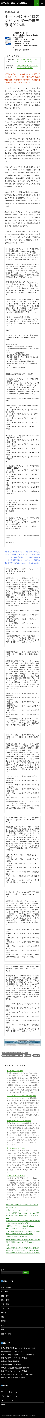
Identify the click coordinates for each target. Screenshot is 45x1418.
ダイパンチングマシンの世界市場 (16, 1237)
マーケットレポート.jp (9, 1392)
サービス (4, 1313)
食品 (2, 1325)
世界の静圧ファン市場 (15, 1071)
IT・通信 (4, 1292)
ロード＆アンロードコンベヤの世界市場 (21, 1096)
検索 (2, 1270)
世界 (5, 12)
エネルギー (5, 1308)
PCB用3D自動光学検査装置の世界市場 (15, 1368)
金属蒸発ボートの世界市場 (11, 1364)
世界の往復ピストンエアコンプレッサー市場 (17, 1374)
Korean (3, 1404)
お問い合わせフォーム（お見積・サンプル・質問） (27, 60)
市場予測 (27, 1055)
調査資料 (17, 12)
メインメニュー (42, 3)
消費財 (3, 1321)
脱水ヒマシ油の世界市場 (16, 1176)
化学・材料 (5, 1296)
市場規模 (36, 1055)
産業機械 (10, 12)
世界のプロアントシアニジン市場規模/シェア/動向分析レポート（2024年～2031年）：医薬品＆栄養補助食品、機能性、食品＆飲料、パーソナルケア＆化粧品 (23, 1250)
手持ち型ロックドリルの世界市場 (19, 1121)
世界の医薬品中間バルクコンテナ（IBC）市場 (18, 1348)
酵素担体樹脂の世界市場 (10, 1361)
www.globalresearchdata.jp (14, 3)
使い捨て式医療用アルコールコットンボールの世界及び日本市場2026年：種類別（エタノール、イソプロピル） (23, 1215)
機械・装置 (5, 1300)
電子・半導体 (6, 1287)
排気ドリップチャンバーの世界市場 (14, 1371)
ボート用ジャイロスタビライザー (12, 1055)
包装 (2, 1317)
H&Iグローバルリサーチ (10, 1400)
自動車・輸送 (6, 1334)
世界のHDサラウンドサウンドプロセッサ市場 (17, 1355)
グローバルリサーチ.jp (9, 1396)
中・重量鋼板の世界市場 (16, 1148)
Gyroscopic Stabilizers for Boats (15, 1052)
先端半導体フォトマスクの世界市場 (14, 1358)
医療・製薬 (5, 1304)
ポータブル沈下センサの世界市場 (13, 1378)
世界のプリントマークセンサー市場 (17, 1210)
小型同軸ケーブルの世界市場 (11, 1351)
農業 (2, 1329)
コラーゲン (9, 1245)
